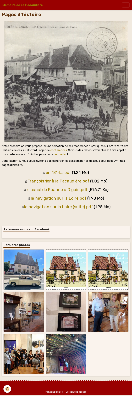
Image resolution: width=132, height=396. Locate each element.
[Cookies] (7, 389)
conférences (58, 150)
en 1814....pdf (58, 172)
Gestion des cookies (76, 392)
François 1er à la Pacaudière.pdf (58, 181)
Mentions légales (54, 392)
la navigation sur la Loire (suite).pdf (58, 206)
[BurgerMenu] (126, 5)
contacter (60, 154)
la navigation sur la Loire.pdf (58, 198)
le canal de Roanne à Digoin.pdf (56, 189)
